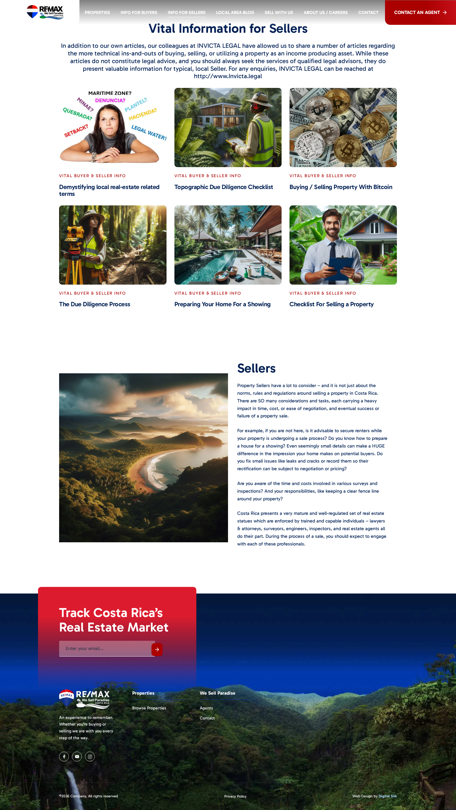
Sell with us (279, 12)
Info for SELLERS (187, 12)
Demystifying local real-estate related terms (109, 190)
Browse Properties (149, 707)
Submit (157, 649)
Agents (206, 707)
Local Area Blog (235, 12)
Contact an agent (417, 12)
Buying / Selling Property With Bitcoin (340, 186)
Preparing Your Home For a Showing (222, 304)
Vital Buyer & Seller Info (92, 175)
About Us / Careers (326, 12)
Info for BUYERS (139, 12)
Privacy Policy (235, 796)
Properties (97, 12)
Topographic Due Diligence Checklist (223, 186)
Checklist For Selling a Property (331, 304)
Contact (368, 12)
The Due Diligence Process (94, 304)
